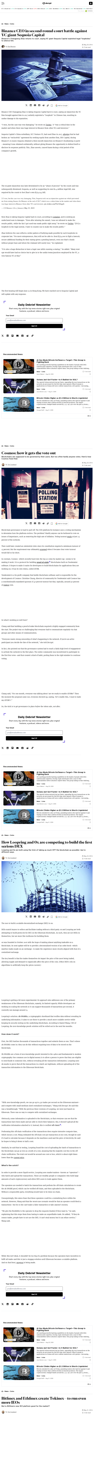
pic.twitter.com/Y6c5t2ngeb (54, 204)
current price (19, 1157)
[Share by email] (35, 105)
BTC (2, 8)
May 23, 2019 (29, 208)
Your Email (10, 315)
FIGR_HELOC (89, 8)
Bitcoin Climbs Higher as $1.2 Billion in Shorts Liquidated (62, 398)
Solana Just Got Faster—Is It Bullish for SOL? (57, 380)
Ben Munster (12, 46)
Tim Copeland (12, 464)
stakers (6, 585)
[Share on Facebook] (39, 105)
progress (19, 1262)
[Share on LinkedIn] (31, 105)
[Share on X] (26, 105)
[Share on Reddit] (43, 105)
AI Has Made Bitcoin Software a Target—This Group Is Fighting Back (61, 361)
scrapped (43, 549)
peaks (69, 536)
